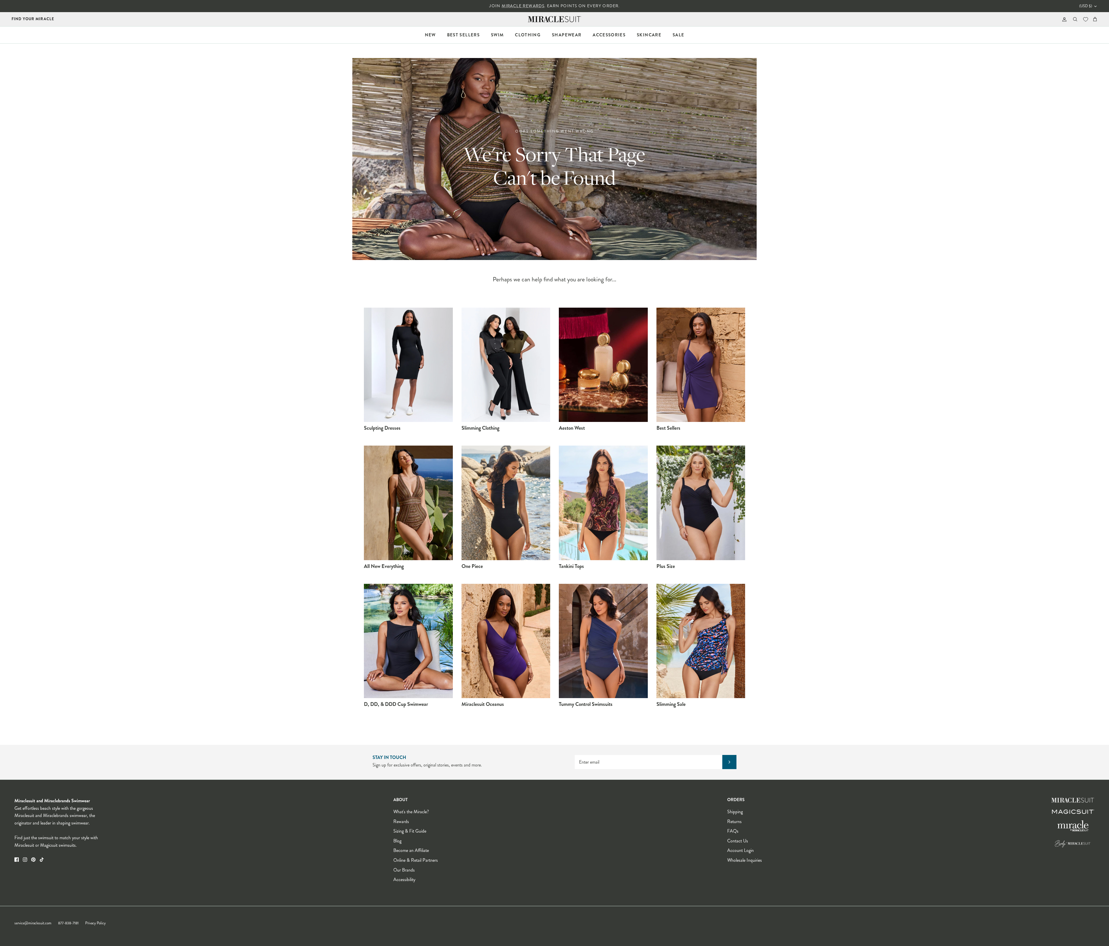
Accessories (609, 35)
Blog (397, 840)
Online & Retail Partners (415, 860)
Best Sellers (463, 35)
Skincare (649, 35)
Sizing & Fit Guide (409, 831)
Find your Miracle (33, 19)
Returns (734, 821)
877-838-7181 (68, 923)
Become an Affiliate (411, 850)
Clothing (528, 35)
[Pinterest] (33, 859)
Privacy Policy (95, 923)
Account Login (740, 850)
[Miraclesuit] (554, 19)
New (430, 35)
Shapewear (566, 35)
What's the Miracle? (411, 811)
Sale (678, 35)
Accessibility (404, 879)
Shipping (735, 811)
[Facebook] (16, 859)
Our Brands (404, 870)
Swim (497, 35)
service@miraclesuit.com (32, 923)
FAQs (732, 831)
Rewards (401, 821)
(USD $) (1085, 6)
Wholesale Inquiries (744, 860)
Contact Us (737, 840)
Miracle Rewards (523, 6)
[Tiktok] (42, 859)
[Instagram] (25, 859)
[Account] (1063, 19)
